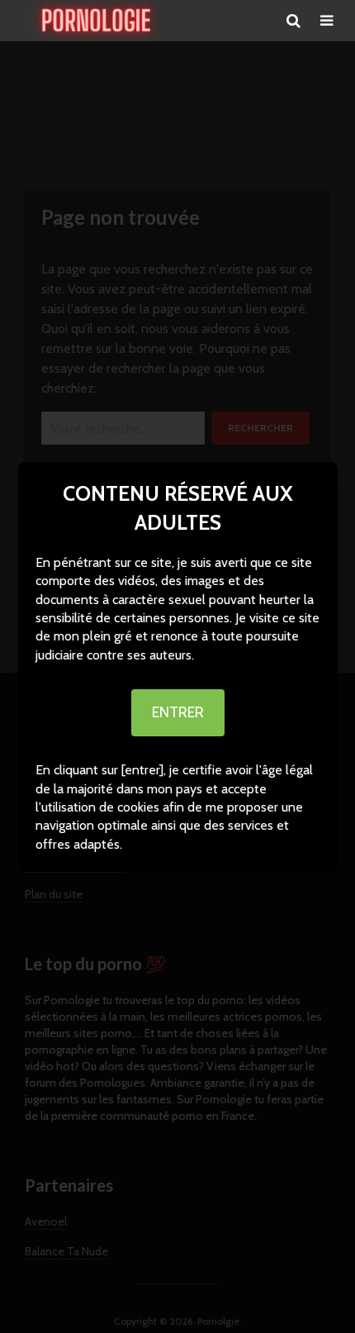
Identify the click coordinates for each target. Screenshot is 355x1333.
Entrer (178, 712)
